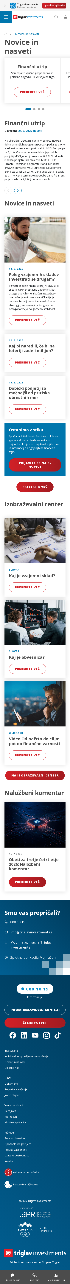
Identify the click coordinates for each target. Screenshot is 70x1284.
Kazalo (8, 1161)
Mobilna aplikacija (15, 1122)
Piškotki (9, 1132)
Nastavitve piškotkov (25, 1184)
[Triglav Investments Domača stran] (28, 17)
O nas (8, 1078)
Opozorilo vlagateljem (17, 1144)
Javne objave (12, 1095)
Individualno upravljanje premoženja (26, 1056)
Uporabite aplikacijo (54, 5)
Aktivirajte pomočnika (26, 1172)
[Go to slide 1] (28, 109)
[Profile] (66, 17)
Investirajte (11, 1050)
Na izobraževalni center (35, 775)
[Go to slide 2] (34, 109)
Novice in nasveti (14, 1062)
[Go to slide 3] (39, 109)
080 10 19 (37, 989)
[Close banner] (5, 5)
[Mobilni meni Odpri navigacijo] (6, 17)
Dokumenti (11, 1083)
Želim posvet (35, 1023)
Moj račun (10, 1116)
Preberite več (32, 92)
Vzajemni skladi (13, 1105)
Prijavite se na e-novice (35, 465)
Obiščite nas (11, 1067)
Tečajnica (10, 1111)
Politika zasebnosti (15, 1149)
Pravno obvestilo (14, 1138)
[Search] (56, 17)
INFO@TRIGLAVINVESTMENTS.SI (35, 1010)
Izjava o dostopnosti (16, 1155)
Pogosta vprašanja (15, 1089)
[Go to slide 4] (43, 109)
